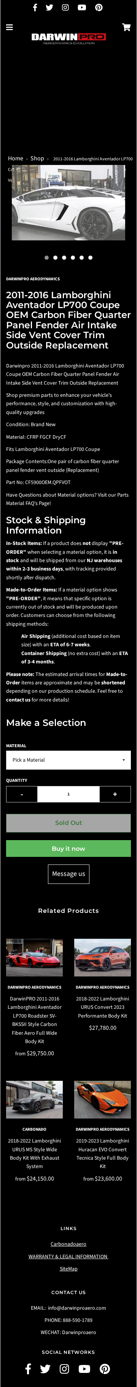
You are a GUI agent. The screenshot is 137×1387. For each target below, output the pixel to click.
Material (16, 746)
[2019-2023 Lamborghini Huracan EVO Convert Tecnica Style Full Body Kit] (102, 1100)
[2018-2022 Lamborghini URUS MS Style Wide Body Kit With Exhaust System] (34, 1100)
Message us (68, 874)
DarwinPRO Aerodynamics (34, 987)
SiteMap (69, 1269)
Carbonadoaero (68, 1244)
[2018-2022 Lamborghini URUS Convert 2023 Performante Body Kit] (102, 957)
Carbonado (34, 1129)
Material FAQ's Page (27, 503)
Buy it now (68, 848)
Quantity (16, 780)
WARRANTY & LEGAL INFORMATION (68, 1257)
